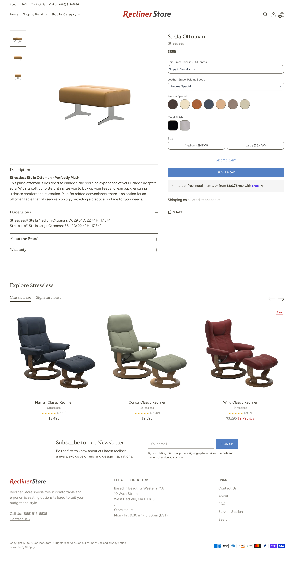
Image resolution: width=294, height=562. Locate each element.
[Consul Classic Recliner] (147, 352)
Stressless (176, 43)
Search (224, 519)
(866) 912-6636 (35, 513)
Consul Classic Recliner (147, 402)
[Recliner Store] (147, 14)
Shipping (175, 200)
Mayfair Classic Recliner (54, 402)
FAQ (222, 504)
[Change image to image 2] (18, 57)
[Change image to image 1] (18, 39)
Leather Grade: (187, 79)
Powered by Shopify (22, 547)
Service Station (230, 511)
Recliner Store (42, 542)
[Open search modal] (265, 14)
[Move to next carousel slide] (281, 298)
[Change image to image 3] (18, 75)
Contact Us (227, 488)
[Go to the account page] (274, 14)
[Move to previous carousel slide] (271, 298)
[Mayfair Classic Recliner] (54, 352)
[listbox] (226, 69)
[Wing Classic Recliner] (240, 352)
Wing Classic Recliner (240, 402)
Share (178, 212)
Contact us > (20, 519)
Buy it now (226, 172)
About (223, 496)
